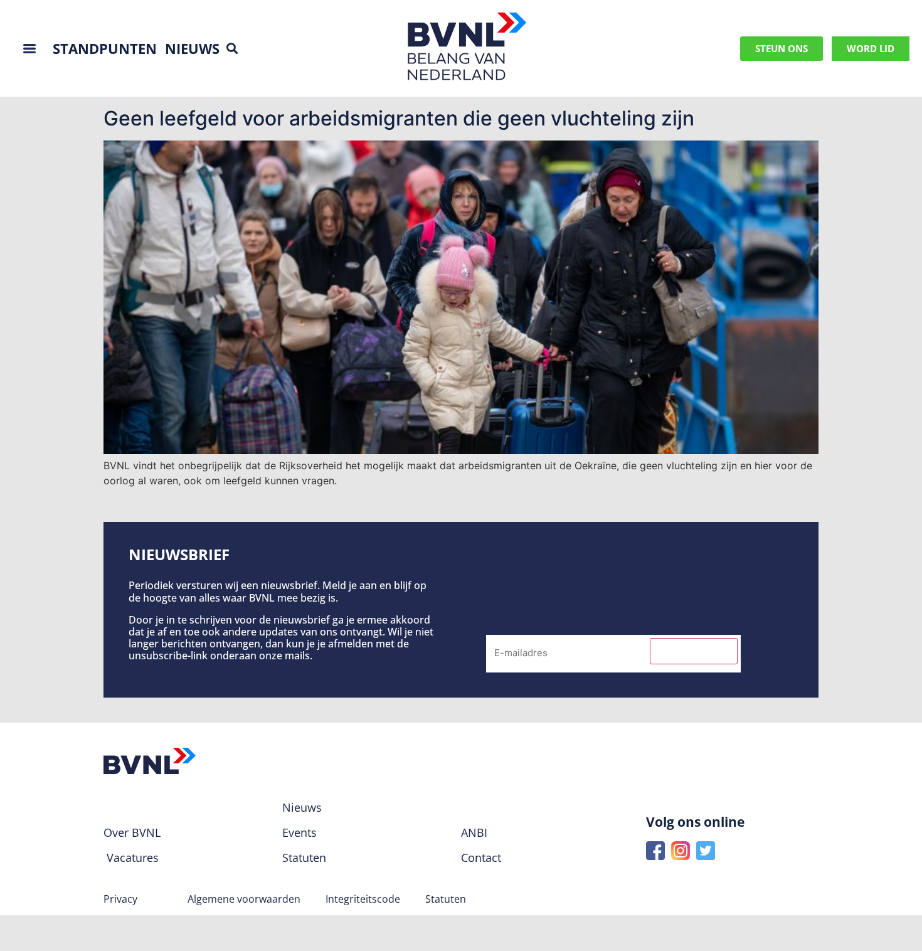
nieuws (192, 48)
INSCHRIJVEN (693, 651)
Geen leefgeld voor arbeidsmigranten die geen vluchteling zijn (398, 118)
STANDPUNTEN (105, 48)
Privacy (120, 899)
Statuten (445, 899)
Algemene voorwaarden (244, 899)
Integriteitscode (363, 899)
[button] (232, 48)
